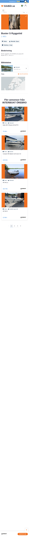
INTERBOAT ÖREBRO (14, 102)
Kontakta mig (22, 534)
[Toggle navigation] (3, 10)
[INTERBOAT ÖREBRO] (4, 534)
